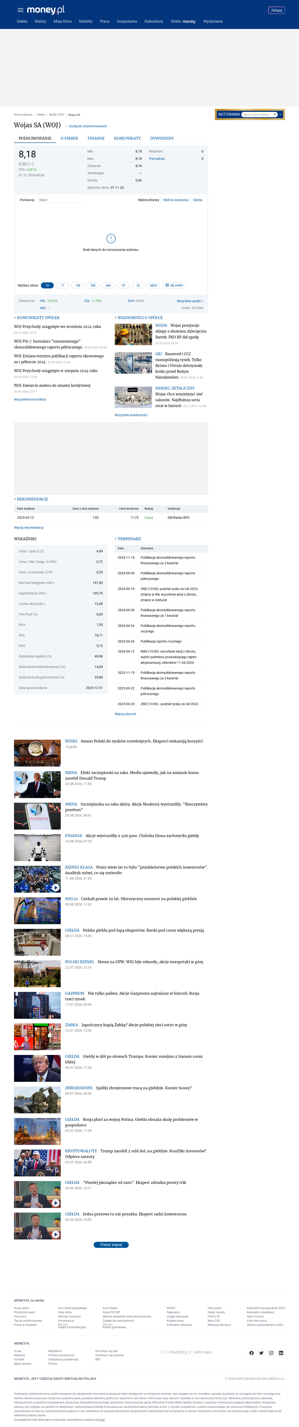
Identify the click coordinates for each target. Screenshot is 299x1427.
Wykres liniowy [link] (148, 200)
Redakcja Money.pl (219, 1325)
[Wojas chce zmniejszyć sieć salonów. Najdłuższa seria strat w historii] (135, 398)
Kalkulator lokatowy (179, 1325)
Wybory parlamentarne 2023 (265, 1325)
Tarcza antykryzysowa (28, 1320)
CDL (87, 301)
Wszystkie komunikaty (30, 399)
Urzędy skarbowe (177, 1316)
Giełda (41, 114)
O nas (17, 1351)
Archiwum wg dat (106, 1351)
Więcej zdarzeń (125, 714)
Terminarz (129, 538)
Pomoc (52, 1363)
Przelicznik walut (24, 1312)
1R (123, 285)
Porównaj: (27, 200)
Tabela (197, 200)
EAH (131, 301)
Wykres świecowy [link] (176, 200)
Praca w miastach (25, 1325)
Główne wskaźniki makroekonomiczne (127, 1316)
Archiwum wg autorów (109, 1355)
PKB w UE (214, 1316)
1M (77, 285)
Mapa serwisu (23, 1363)
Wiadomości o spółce (140, 317)
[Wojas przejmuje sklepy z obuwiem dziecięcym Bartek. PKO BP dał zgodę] (135, 335)
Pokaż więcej (111, 1244)
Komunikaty (127, 138)
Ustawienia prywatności (63, 1359)
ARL (43, 301)
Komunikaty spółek (38, 317)
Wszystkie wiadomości (131, 415)
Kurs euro (20, 1316)
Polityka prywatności (61, 1355)
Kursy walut (21, 1308)
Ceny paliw (214, 1308)
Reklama (19, 1355)
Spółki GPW (56, 114)
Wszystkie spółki (189, 301)
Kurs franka (110, 1308)
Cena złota (64, 1312)
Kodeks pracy (175, 1320)
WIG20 (171, 1308)
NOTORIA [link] (197, 308)
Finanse (96, 138)
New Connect (255, 1316)
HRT (43, 308)
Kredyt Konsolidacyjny (72, 1327)
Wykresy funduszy (69, 1316)
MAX (153, 285)
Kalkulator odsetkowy (260, 1312)
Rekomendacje (32, 499)
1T (62, 285)
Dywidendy (162, 138)
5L (138, 285)
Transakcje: (157, 158)
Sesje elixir (173, 1312)
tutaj (102, 1419)
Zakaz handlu (216, 1312)
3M (93, 285)
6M (108, 285)
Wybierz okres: (28, 285)
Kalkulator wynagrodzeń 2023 (266, 1308)
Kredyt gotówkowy (114, 1327)
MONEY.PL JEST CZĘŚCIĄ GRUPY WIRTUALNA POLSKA (55, 1379)
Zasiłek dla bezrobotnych (118, 1320)
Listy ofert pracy (257, 1320)
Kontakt (19, 1359)
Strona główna (23, 114)
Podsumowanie (35, 138)
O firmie (69, 138)
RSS (97, 1359)
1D (47, 285)
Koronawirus (66, 1320)
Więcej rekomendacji (28, 527)
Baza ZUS (214, 1320)
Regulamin (55, 1351)
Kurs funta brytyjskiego (72, 1308)
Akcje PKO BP (111, 1312)
